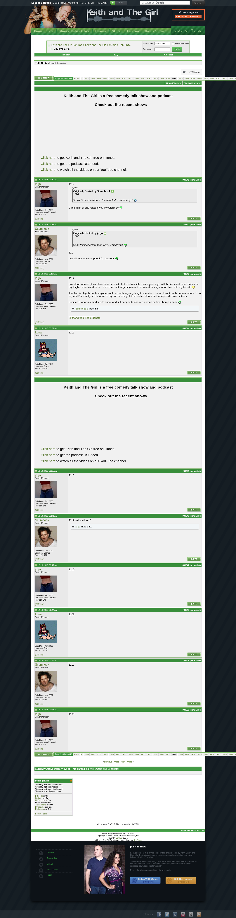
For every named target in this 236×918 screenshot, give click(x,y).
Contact (50, 852)
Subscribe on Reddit (191, 914)
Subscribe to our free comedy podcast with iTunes (145, 880)
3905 (105, 79)
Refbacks (39, 809)
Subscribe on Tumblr (175, 914)
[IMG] (37, 800)
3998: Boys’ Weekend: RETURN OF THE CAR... (80, 2)
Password (147, 49)
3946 (118, 79)
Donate (50, 864)
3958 (193, 79)
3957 (187, 79)
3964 (230, 79)
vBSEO (119, 838)
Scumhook (42, 228)
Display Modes (191, 83)
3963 (224, 79)
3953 (161, 79)
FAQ (116, 55)
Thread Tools (172, 83)
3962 (218, 79)
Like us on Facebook (159, 914)
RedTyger (137, 840)
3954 (168, 79)
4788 (192, 72)
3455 (93, 79)
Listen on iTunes (188, 30)
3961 (212, 79)
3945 (111, 79)
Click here (48, 158)
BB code (39, 796)
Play (118, 3)
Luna (38, 332)
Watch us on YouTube (183, 914)
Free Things (52, 869)
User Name (148, 44)
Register (66, 55)
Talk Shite (125, 45)
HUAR (50, 875)
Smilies (38, 798)
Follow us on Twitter (167, 914)
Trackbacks (40, 805)
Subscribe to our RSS (199, 914)
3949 (136, 79)
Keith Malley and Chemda (53, 18)
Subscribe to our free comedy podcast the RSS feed (180, 880)
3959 (199, 79)
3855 (99, 79)
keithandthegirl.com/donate (84, 317)
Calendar (168, 55)
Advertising (52, 858)
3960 (205, 79)
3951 (149, 79)
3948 (130, 79)
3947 (124, 79)
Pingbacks (40, 807)
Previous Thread (111, 762)
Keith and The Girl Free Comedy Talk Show (122, 15)
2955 (86, 79)
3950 (143, 79)
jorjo (38, 184)
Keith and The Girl (190, 831)
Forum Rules (41, 814)
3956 (180, 79)
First (76, 79)
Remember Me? (182, 43)
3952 (155, 79)
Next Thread (126, 762)
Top (202, 831)
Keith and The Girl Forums (66, 45)
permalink (195, 180)
